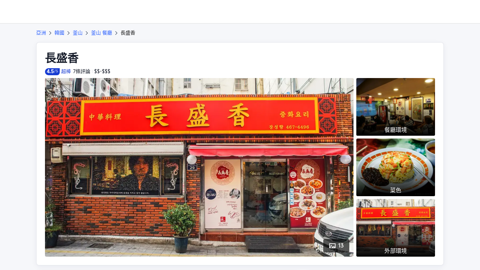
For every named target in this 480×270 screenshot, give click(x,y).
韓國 (59, 33)
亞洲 (41, 33)
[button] (432, 12)
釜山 (78, 33)
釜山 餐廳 (101, 33)
